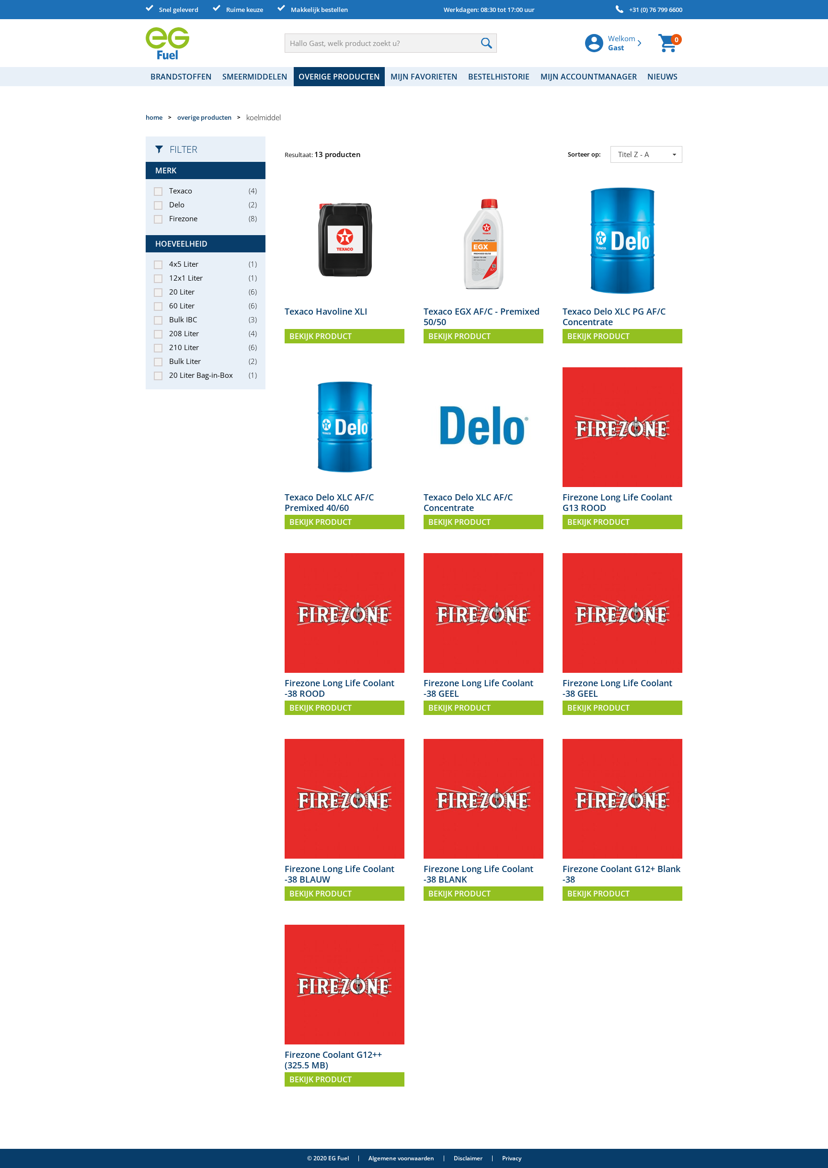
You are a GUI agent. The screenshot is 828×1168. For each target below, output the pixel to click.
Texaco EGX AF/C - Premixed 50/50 (482, 317)
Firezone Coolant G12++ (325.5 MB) (333, 1060)
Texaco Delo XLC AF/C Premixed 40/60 (329, 502)
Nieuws (662, 76)
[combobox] (646, 154)
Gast (616, 47)
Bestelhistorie (498, 76)
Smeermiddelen (255, 76)
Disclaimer (468, 1158)
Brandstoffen (181, 76)
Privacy (511, 1158)
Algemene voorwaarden (401, 1158)
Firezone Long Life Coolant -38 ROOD (339, 688)
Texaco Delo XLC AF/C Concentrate (468, 502)
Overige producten (339, 76)
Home (154, 117)
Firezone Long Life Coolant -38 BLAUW (339, 874)
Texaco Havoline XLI (326, 311)
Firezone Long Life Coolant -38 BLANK (478, 874)
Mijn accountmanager (588, 76)
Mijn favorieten (424, 76)
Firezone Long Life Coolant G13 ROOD (617, 502)
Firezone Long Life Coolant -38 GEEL (478, 688)
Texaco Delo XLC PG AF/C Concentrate (614, 317)
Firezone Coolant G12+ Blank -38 (621, 874)
